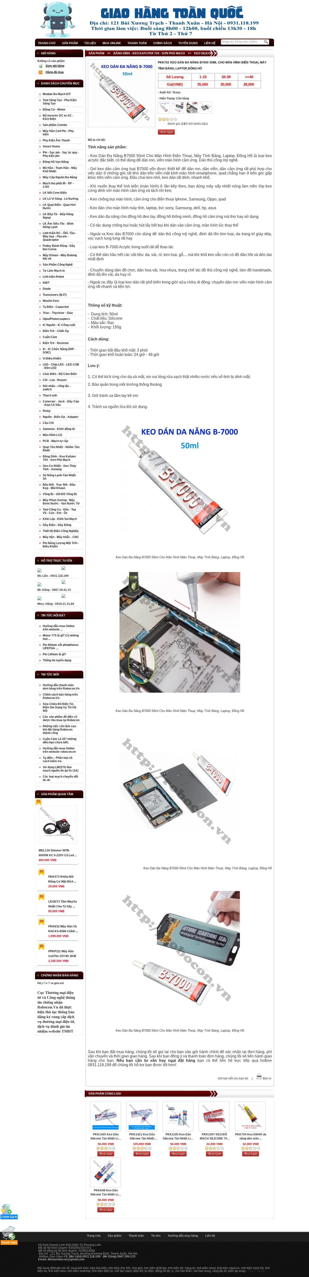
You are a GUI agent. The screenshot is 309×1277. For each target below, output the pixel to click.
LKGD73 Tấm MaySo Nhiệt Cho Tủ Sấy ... (62, 904)
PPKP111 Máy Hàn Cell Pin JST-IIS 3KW (62, 954)
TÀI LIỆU (90, 43)
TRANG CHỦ (47, 43)
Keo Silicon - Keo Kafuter (215, 53)
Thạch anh (50, 395)
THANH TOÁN (137, 43)
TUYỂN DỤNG (188, 43)
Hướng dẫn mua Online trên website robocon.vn (59, 750)
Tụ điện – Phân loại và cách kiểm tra (57, 759)
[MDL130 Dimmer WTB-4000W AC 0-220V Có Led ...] (58, 825)
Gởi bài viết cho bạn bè (233, 1078)
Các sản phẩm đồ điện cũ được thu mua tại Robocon (61, 718)
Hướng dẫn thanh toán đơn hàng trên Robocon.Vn (61, 686)
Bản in (267, 1078)
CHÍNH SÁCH (162, 43)
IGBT (46, 282)
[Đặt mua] (166, 133)
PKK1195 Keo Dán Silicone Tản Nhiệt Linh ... (178, 1137)
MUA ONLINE (112, 43)
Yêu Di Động (256, 1271)
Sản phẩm (114, 1235)
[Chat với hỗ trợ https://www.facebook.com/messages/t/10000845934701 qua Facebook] (63, 569)
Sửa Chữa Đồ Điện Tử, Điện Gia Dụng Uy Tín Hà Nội (59, 707)
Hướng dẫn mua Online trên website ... (59, 627)
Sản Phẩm (96, 53)
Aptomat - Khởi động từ (59, 429)
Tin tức (156, 1235)
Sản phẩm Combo (55, 125)
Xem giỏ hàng (55, 66)
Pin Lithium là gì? (54, 654)
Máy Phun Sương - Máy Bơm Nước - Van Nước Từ (61, 501)
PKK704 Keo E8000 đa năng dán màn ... (250, 1136)
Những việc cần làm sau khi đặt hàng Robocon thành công (59, 730)
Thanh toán (136, 1235)
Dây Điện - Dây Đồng (57, 525)
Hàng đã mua (55, 72)
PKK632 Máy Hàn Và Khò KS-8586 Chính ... (63, 929)
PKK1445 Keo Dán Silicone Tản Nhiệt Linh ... (105, 1137)
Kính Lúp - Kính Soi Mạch (60, 519)
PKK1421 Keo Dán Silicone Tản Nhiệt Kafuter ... (142, 1137)
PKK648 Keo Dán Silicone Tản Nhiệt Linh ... (105, 1193)
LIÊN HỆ (210, 43)
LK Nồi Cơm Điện (55, 192)
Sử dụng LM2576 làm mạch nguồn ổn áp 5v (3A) (60, 769)
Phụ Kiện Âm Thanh (56, 140)
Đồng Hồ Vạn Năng (56, 162)
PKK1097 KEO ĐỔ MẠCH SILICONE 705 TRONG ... (214, 1137)
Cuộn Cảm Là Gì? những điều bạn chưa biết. (59, 740)
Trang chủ (93, 1235)
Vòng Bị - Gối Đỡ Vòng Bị (60, 494)
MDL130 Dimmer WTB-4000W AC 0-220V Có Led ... (58, 853)
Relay (47, 411)
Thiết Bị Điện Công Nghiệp (60, 531)
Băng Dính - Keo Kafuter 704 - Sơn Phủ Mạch (149, 53)
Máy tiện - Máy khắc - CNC (61, 537)
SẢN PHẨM (70, 43)
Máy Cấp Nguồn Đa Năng (60, 177)
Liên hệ (210, 1235)
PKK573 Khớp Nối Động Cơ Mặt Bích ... (62, 879)
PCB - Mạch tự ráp (55, 441)
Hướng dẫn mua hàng (183, 1235)
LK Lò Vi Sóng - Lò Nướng (60, 198)
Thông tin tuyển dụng (57, 660)
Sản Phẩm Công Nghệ (58, 264)
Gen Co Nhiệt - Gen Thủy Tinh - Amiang (59, 467)
